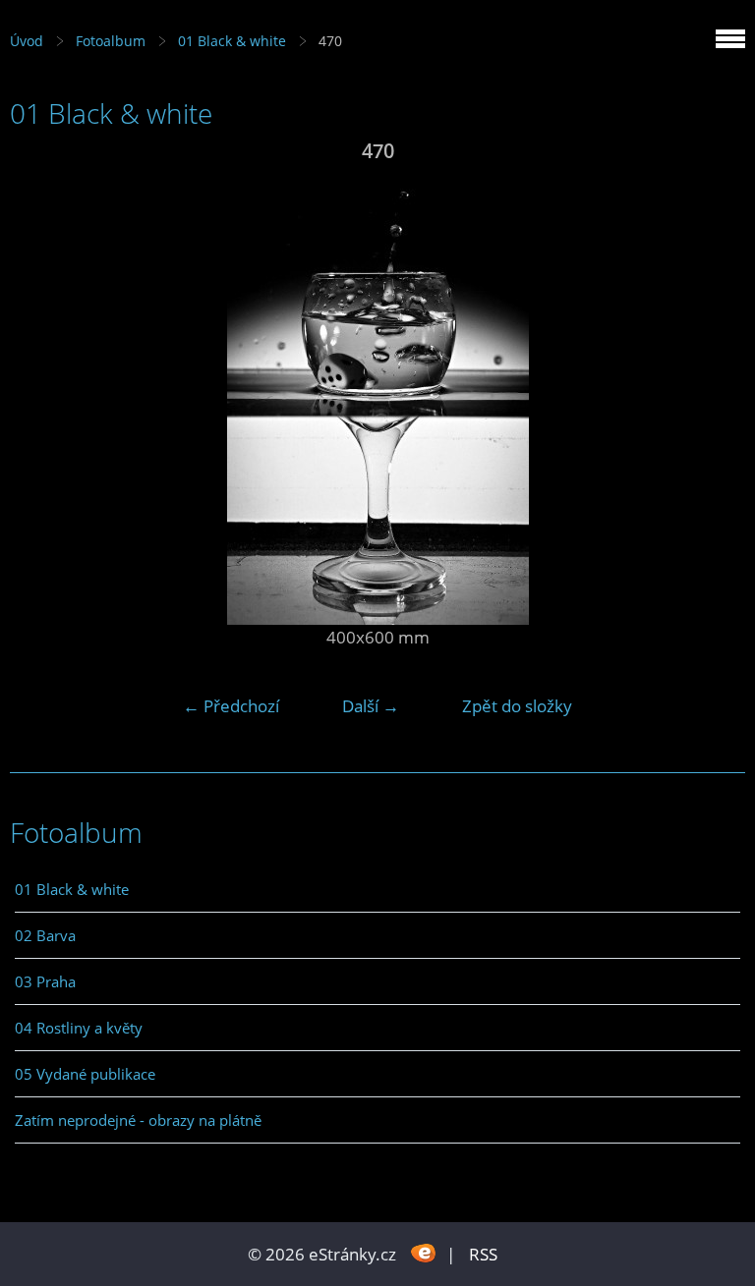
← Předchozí (231, 706)
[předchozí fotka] (42, 399)
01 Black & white (232, 40)
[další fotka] (713, 399)
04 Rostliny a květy (79, 1027)
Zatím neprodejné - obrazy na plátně (138, 1120)
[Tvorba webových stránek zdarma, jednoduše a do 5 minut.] (423, 1252)
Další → (370, 706)
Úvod (26, 40)
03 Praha (45, 981)
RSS (483, 1254)
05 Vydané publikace (85, 1074)
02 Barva (45, 935)
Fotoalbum (110, 40)
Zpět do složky (517, 706)
